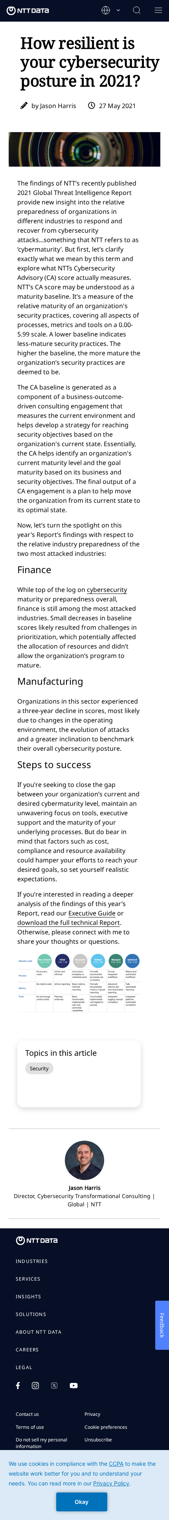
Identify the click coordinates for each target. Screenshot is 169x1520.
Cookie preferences (105, 1427)
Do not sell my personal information (41, 1443)
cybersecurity (107, 589)
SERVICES (28, 1279)
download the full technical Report (68, 922)
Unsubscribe (98, 1439)
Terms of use (30, 1427)
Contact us (27, 1414)
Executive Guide (92, 913)
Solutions (31, 1314)
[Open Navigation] (158, 11)
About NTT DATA (39, 1332)
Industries (32, 1261)
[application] (84, 1485)
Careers (27, 1350)
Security (39, 1068)
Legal (24, 1367)
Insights (29, 1296)
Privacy (92, 1414)
